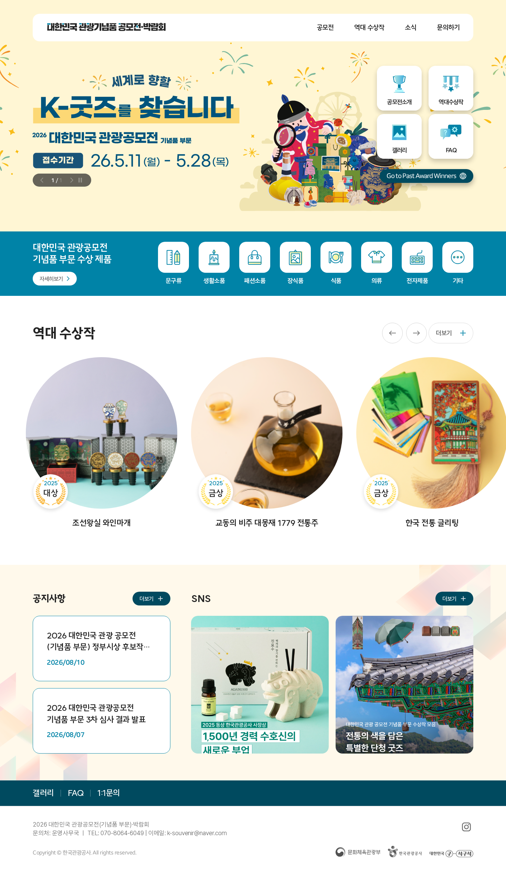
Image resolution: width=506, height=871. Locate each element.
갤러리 (43, 793)
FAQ (76, 793)
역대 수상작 (369, 27)
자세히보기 (51, 278)
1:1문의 (108, 793)
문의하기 (448, 27)
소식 (410, 27)
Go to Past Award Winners (421, 176)
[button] (43, 180)
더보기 (444, 333)
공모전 (325, 27)
